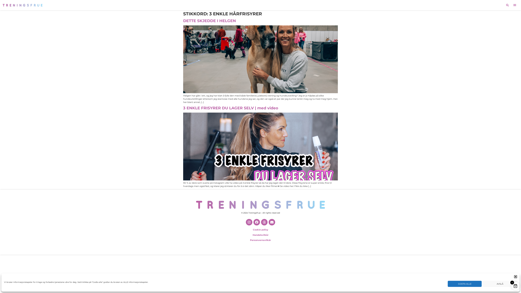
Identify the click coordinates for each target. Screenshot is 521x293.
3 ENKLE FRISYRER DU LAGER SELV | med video (230, 108)
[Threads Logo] (264, 222)
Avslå (500, 284)
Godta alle (464, 284)
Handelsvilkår (261, 235)
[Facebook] (256, 222)
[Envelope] (272, 222)
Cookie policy (260, 229)
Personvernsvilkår (260, 240)
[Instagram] (249, 222)
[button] (515, 276)
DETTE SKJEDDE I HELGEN (209, 20)
